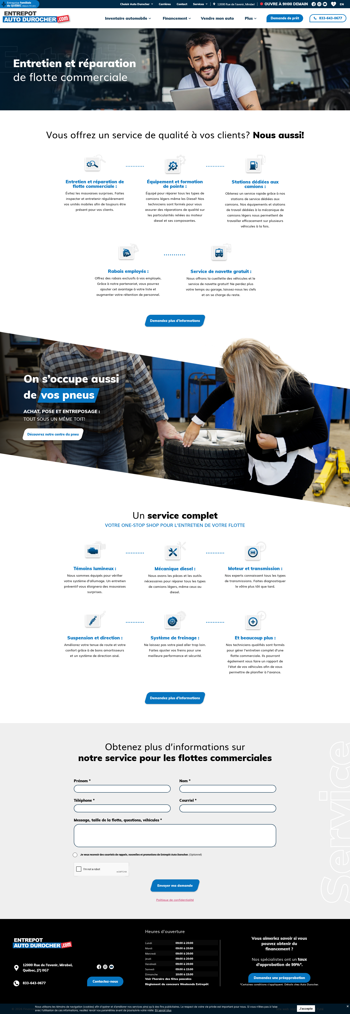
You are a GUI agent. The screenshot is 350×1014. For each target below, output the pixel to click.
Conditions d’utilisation (82, 1003)
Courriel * (188, 794)
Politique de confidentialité (120, 1003)
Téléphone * (84, 794)
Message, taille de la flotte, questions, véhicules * (118, 814)
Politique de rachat (155, 1003)
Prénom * (82, 775)
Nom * (184, 775)
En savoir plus (163, 1010)
